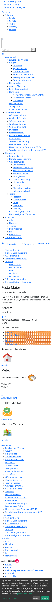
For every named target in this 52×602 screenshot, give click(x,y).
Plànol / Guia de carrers (16, 253)
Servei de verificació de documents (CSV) (23, 512)
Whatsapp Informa (14, 485)
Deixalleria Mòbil (13, 494)
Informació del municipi (16, 258)
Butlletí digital (11, 550)
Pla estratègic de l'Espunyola (18, 282)
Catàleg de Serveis (13, 480)
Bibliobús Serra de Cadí (15, 497)
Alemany (13, 26)
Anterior (5, 397)
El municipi (12, 244)
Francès (12, 29)
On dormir (14, 273)
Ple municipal (11, 453)
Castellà (12, 21)
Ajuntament (6, 445)
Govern (8, 451)
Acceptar (45, 598)
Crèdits (8, 564)
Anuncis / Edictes (13, 456)
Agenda (8, 332)
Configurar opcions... (10, 598)
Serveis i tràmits (8, 474)
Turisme (28, 244)
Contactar (6, 12)
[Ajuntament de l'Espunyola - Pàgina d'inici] (16, 43)
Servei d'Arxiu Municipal (16, 503)
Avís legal (9, 573)
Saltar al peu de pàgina (14, 7)
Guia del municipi (13, 255)
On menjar (14, 276)
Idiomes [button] (9, 15)
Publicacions (11, 344)
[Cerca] (33, 50)
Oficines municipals (14, 477)
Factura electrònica (14, 506)
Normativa (10, 462)
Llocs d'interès (15, 267)
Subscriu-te (6, 419)
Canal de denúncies (14, 471)
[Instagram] (17, 561)
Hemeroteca (11, 555)
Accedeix (5, 365)
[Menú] (2, 54)
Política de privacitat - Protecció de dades (24, 570)
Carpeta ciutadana (13, 488)
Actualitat (5, 538)
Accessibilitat (11, 576)
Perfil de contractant (14, 459)
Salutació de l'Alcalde (14, 448)
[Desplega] (19, 244)
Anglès (12, 23)
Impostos (9, 491)
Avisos (8, 338)
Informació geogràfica (15, 279)
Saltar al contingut (12, 4)
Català (12, 18)
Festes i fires (44, 243)
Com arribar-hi (12, 250)
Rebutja (36, 598)
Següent (13, 397)
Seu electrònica (12, 465)
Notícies (9, 341)
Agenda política (12, 335)
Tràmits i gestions (13, 483)
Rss (6, 552)
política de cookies (24, 593)
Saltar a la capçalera (13, 1)
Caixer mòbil (11, 500)
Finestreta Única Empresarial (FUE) (21, 509)
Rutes (11, 270)
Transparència (11, 468)
